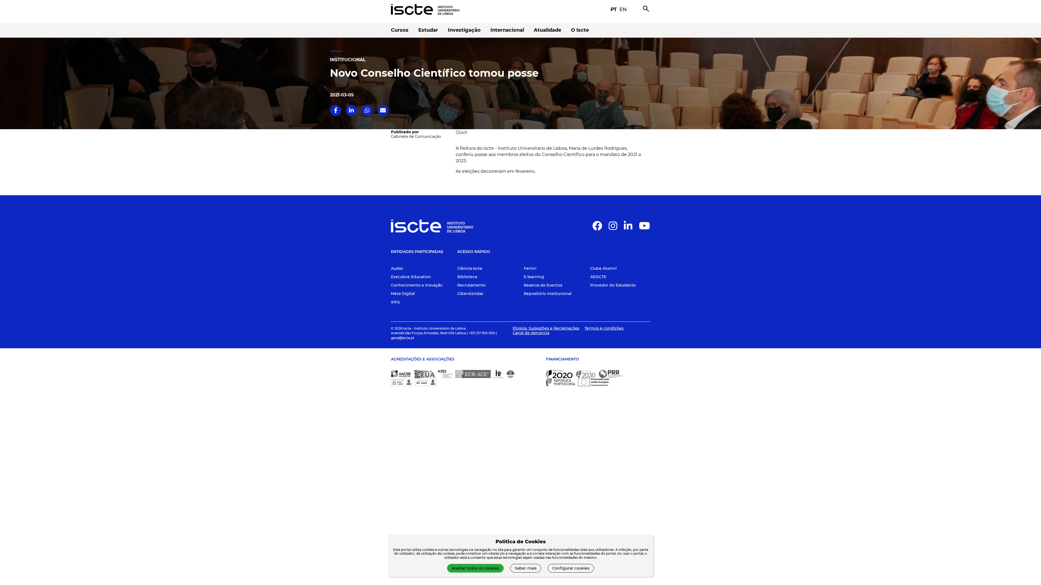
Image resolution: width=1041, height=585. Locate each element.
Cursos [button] (400, 30)
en (623, 9)
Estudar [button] (428, 30)
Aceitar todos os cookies (475, 568)
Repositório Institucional (547, 293)
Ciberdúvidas (470, 293)
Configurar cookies (570, 568)
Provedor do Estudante (613, 285)
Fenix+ (530, 268)
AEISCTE (598, 276)
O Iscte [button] (580, 30)
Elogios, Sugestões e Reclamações (546, 328)
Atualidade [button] (547, 30)
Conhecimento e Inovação (416, 285)
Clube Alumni (603, 268)
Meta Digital (403, 293)
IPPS (395, 302)
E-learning (534, 276)
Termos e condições (604, 328)
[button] (397, 110)
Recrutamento (471, 285)
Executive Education (411, 276)
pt (614, 9)
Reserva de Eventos (543, 285)
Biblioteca (467, 276)
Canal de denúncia (531, 332)
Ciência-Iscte (469, 268)
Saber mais (525, 568)
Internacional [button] (507, 30)
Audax (397, 268)
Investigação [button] (464, 30)
